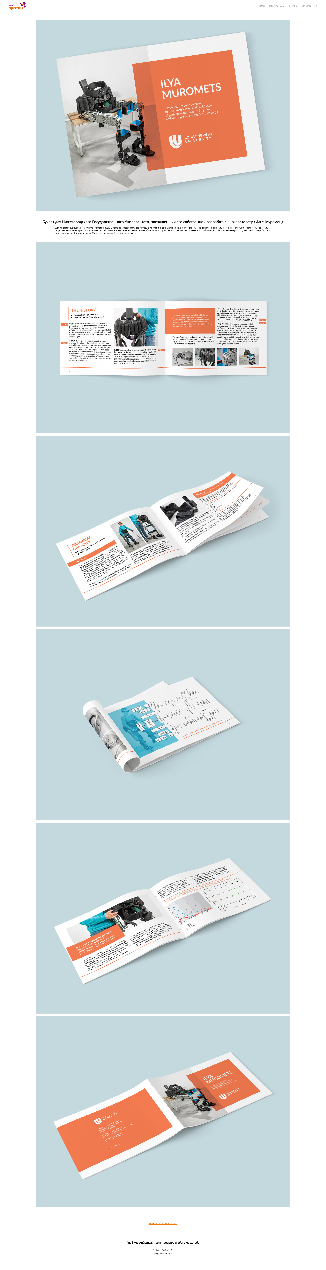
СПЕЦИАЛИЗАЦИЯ (277, 6)
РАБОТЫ (261, 6)
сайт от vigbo (163, 1264)
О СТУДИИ (293, 6)
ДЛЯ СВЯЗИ (306, 6)
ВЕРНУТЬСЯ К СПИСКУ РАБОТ (163, 1223)
